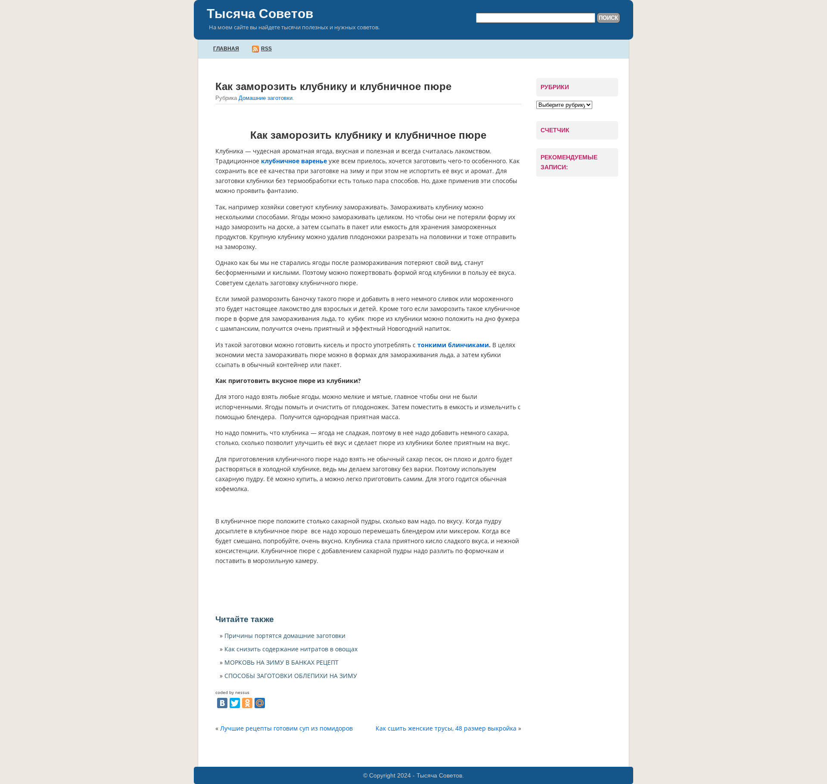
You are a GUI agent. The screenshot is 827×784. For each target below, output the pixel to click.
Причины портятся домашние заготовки (284, 636)
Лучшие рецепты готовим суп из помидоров (286, 728)
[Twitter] (235, 703)
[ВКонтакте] (222, 703)
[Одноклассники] (247, 703)
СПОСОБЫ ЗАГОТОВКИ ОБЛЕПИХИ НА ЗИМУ (290, 676)
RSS (266, 49)
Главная (226, 49)
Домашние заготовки (265, 98)
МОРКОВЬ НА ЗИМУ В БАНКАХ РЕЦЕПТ (281, 662)
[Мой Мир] (260, 703)
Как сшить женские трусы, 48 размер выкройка (446, 728)
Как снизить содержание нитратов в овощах (291, 649)
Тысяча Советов (260, 13)
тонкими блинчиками (453, 345)
